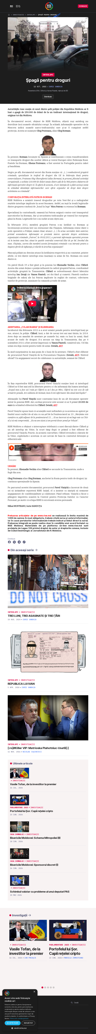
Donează (83, 6)
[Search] (72, 1003)
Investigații (18, 15)
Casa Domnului (17, 834)
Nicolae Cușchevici (32, 752)
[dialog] (19, 1010)
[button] (42, 987)
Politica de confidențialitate (19, 1018)
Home (9, 15)
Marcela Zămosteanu (73, 958)
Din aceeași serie (22, 550)
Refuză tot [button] (28, 1023)
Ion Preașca (30, 958)
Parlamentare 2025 (19, 807)
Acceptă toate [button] (12, 1023)
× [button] (34, 992)
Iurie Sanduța (55, 87)
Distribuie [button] (48, 97)
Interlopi (31, 15)
